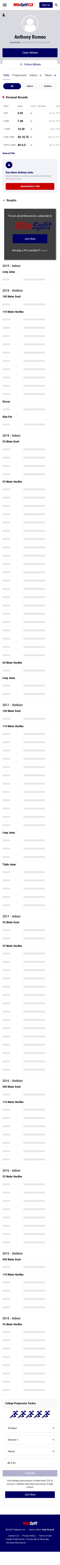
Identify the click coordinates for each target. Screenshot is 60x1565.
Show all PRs (8, 153)
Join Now (30, 1494)
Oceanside (15, 42)
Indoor (30, 86)
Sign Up (46, 5)
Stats (6, 75)
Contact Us (13, 1536)
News (50, 75)
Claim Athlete (30, 52)
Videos (35, 75)
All (12, 86)
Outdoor (48, 86)
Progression (19, 75)
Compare (30, 1473)
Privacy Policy (29, 1536)
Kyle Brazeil (48, 1530)
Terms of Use (45, 1536)
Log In (44, 250)
